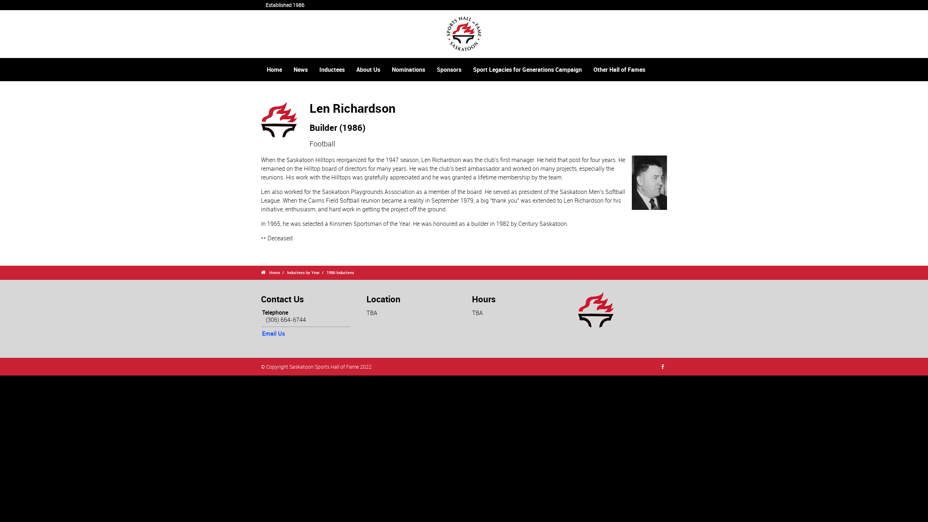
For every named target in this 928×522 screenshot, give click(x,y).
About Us (368, 70)
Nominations (408, 70)
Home (274, 70)
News (301, 70)
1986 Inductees (340, 272)
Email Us (273, 333)
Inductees (332, 70)
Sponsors (449, 70)
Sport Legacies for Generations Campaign (527, 70)
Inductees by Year (303, 272)
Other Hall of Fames (619, 70)
